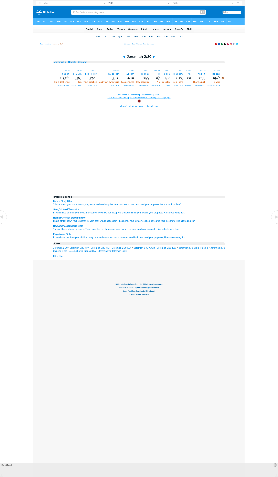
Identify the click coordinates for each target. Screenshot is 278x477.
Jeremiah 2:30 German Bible (112, 251)
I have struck (67, 229)
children (82, 221)
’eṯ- (189, 74)
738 (78, 70)
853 (187, 70)
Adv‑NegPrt (155, 85)
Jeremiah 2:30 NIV (79, 247)
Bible (41, 44)
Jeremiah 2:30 (60, 247)
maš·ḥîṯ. (66, 74)
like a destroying (172, 237)
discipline (123, 221)
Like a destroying (165, 229)
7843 (65, 70)
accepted (116, 212)
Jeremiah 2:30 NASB (144, 247)
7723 (215, 70)
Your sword (121, 229)
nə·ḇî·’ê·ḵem (91, 74)
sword (142, 221)
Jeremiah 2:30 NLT (100, 247)
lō (159, 74)
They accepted (92, 229)
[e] (219, 70)
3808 (155, 70)
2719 (115, 70)
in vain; (81, 204)
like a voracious (167, 204)
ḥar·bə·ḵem (113, 74)
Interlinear (48, 44)
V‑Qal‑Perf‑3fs (129, 85)
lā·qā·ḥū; (145, 74)
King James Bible (62, 234)
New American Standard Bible (68, 226)
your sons (72, 204)
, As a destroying (171, 212)
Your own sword (122, 204)
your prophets (152, 204)
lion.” (178, 204)
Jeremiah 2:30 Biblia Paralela (193, 247)
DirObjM (188, 85)
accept (113, 221)
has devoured (138, 204)
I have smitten (67, 212)
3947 (145, 70)
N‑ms (168, 85)
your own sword (126, 237)
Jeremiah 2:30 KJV (166, 247)
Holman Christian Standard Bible (69, 217)
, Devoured (126, 212)
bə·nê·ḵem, (177, 74)
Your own (134, 221)
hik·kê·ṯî (201, 74)
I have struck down (62, 221)
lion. (182, 212)
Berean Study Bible (62, 201)
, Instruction (91, 212)
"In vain (56, 229)
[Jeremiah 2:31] (274, 223)
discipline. (108, 204)
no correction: (110, 237)
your (75, 221)
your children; (81, 237)
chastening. (109, 229)
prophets (170, 221)
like (178, 221)
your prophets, (156, 237)
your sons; (79, 229)
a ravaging (186, 221)
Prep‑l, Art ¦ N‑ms (213, 85)
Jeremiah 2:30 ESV (121, 247)
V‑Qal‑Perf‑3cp (144, 85)
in (88, 221)
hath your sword (140, 212)
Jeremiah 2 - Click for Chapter (70, 62)
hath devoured (141, 237)
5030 (93, 70)
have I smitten (67, 237)
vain (91, 221)
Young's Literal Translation (66, 209)
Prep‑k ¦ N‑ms (77, 85)
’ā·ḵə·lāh (130, 74)
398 (130, 70)
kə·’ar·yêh (77, 74)
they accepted (92, 204)
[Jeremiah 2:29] (3, 223)
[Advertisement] (139, 168)
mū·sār (167, 74)
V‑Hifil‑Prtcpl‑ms (64, 85)
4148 (166, 70)
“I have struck (60, 204)
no (101, 204)
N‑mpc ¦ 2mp (178, 85)
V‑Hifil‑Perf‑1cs (200, 85)
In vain (56, 212)
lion (193, 221)
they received (96, 237)
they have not (104, 212)
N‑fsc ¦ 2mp (115, 85)
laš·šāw (216, 74)
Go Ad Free (6, 465)
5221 (201, 70)
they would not (102, 221)
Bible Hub (58, 256)
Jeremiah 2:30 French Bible (83, 251)
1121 (179, 70)
